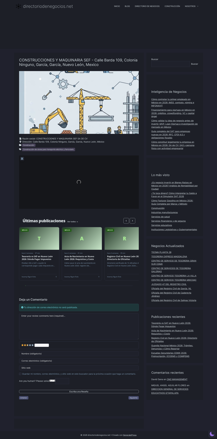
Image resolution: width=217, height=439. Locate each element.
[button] (30, 102)
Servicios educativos (161, 225)
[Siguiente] (132, 221)
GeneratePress (130, 435)
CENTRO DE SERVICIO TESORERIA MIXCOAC (173, 280)
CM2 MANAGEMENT (177, 379)
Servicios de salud (160, 216)
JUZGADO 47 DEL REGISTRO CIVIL (169, 284)
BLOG (127, 6)
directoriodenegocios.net (48, 6)
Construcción (28, 145)
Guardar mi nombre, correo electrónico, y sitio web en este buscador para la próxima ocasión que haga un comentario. (79, 374)
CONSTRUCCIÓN (172, 6)
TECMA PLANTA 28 (161, 252)
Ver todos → (72, 221)
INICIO (117, 6)
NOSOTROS (190, 6)
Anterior (23, 398)
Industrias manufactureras (164, 212)
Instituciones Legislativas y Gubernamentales (174, 229)
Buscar (154, 59)
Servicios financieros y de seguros (168, 221)
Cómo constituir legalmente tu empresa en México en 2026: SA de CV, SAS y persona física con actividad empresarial (172, 145)
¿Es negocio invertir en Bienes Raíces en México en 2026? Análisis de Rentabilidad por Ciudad (174, 185)
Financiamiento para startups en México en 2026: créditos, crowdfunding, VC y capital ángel (173, 113)
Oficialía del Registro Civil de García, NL (171, 288)
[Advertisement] (108, 31)
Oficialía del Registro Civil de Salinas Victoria (173, 300)
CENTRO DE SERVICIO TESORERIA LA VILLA (173, 276)
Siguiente (133, 398)
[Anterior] (126, 221)
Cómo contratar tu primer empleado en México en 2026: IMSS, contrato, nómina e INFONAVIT (172, 102)
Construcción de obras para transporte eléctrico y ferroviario (48, 149)
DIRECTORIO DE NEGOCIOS (147, 6)
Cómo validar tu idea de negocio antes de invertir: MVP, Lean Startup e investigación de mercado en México (174, 123)
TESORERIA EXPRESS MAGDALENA (169, 256)
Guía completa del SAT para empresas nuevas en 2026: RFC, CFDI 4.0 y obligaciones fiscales (170, 134)
